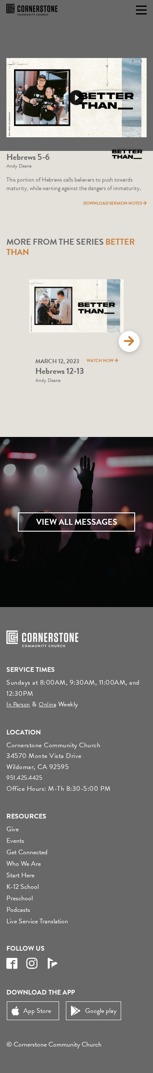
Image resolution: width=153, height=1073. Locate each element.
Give (12, 829)
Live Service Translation (37, 921)
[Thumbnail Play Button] (76, 97)
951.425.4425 (24, 777)
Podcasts (18, 910)
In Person (18, 704)
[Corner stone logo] (31, 10)
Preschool (19, 898)
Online (47, 704)
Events (15, 841)
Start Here (20, 875)
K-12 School (22, 887)
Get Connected (27, 852)
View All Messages (76, 521)
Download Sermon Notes (113, 203)
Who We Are (23, 864)
